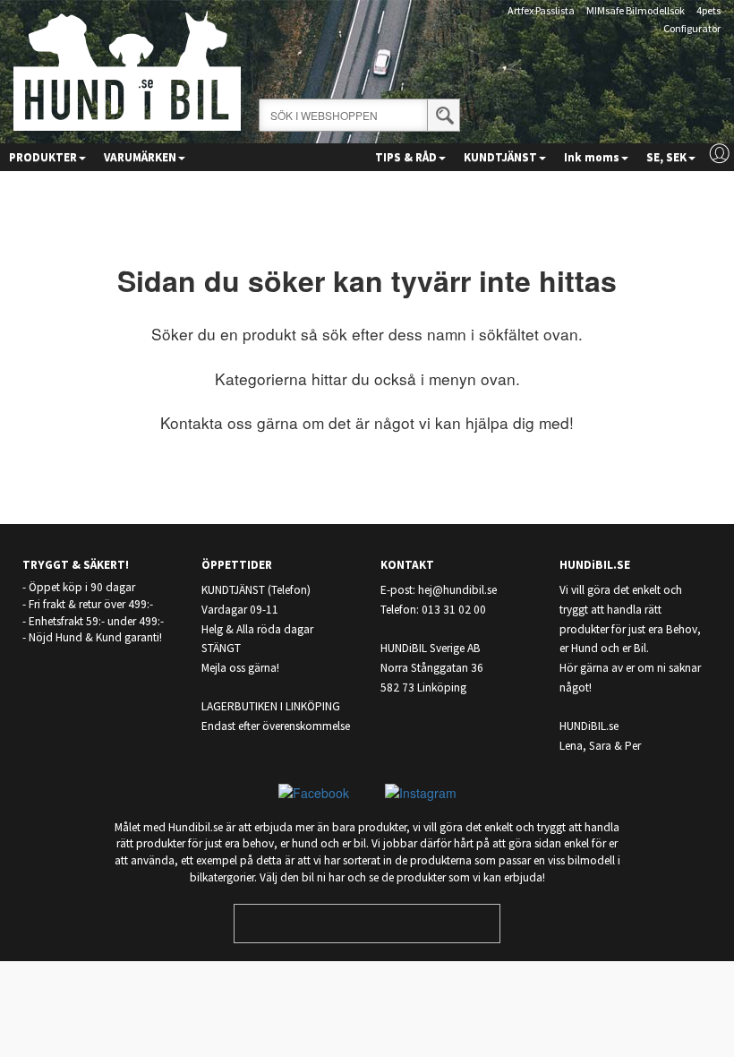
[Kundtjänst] (719, 153)
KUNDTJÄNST (500, 157)
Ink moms (591, 157)
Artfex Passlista (541, 10)
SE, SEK (666, 157)
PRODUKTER (43, 157)
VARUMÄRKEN (140, 157)
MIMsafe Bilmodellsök (635, 10)
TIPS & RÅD (406, 157)
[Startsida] (127, 69)
